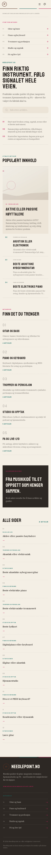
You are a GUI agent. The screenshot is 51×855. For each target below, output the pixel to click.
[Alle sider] (39, 4)
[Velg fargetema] (45, 4)
